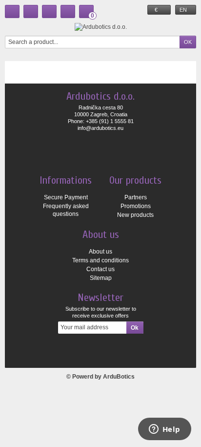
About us (100, 251)
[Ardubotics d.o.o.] (101, 26)
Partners (135, 197)
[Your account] (68, 11)
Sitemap (101, 278)
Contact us (100, 269)
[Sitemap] (49, 11)
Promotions (136, 206)
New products (135, 215)
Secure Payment (66, 197)
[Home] (12, 11)
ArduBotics (119, 376)
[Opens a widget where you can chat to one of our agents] (164, 430)
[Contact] (31, 11)
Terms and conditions (100, 260)
